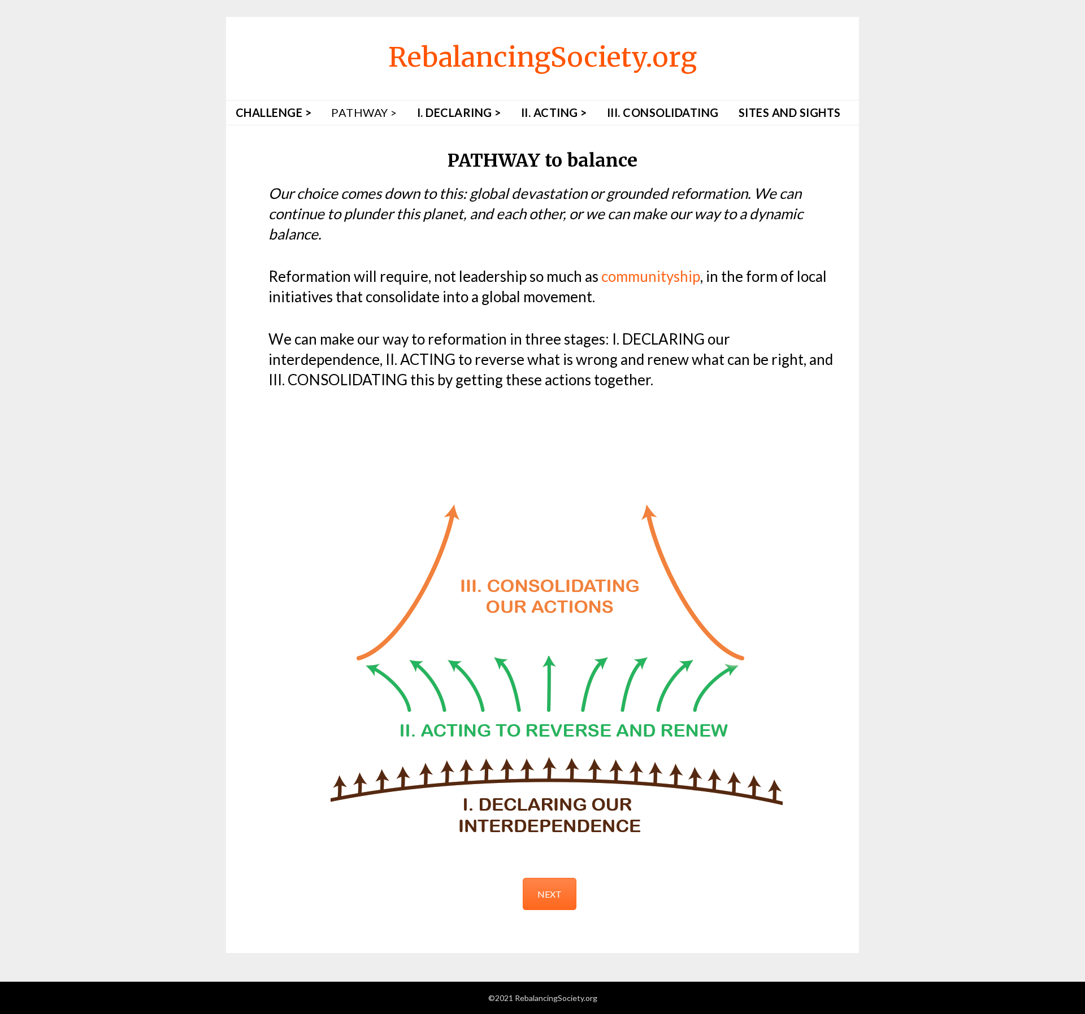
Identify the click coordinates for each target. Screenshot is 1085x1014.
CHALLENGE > (274, 112)
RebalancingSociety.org (542, 57)
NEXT (549, 894)
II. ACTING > (554, 112)
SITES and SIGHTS (790, 112)
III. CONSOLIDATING (663, 112)
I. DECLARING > (459, 112)
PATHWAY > (364, 112)
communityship (650, 276)
